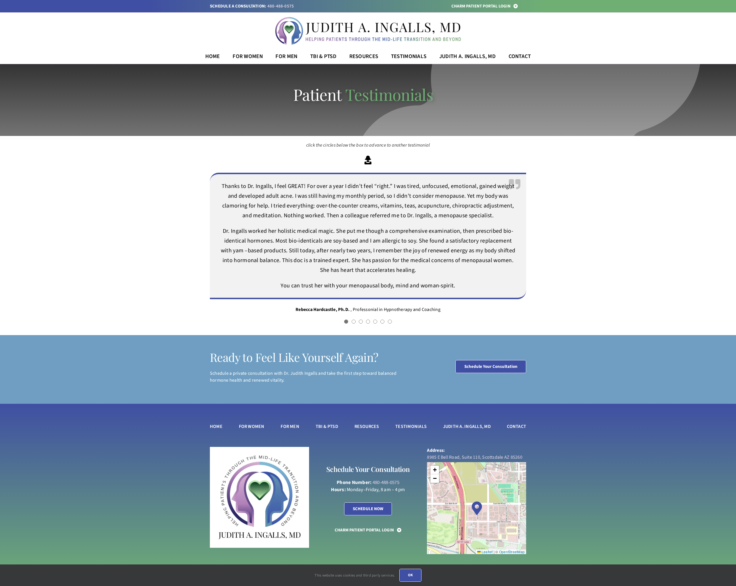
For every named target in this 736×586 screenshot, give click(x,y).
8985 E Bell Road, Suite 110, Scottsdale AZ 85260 (474, 457)
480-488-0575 (280, 6)
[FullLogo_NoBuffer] (259, 458)
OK (410, 575)
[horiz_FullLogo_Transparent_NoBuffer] (368, 19)
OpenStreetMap (512, 551)
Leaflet (487, 551)
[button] (346, 322)
